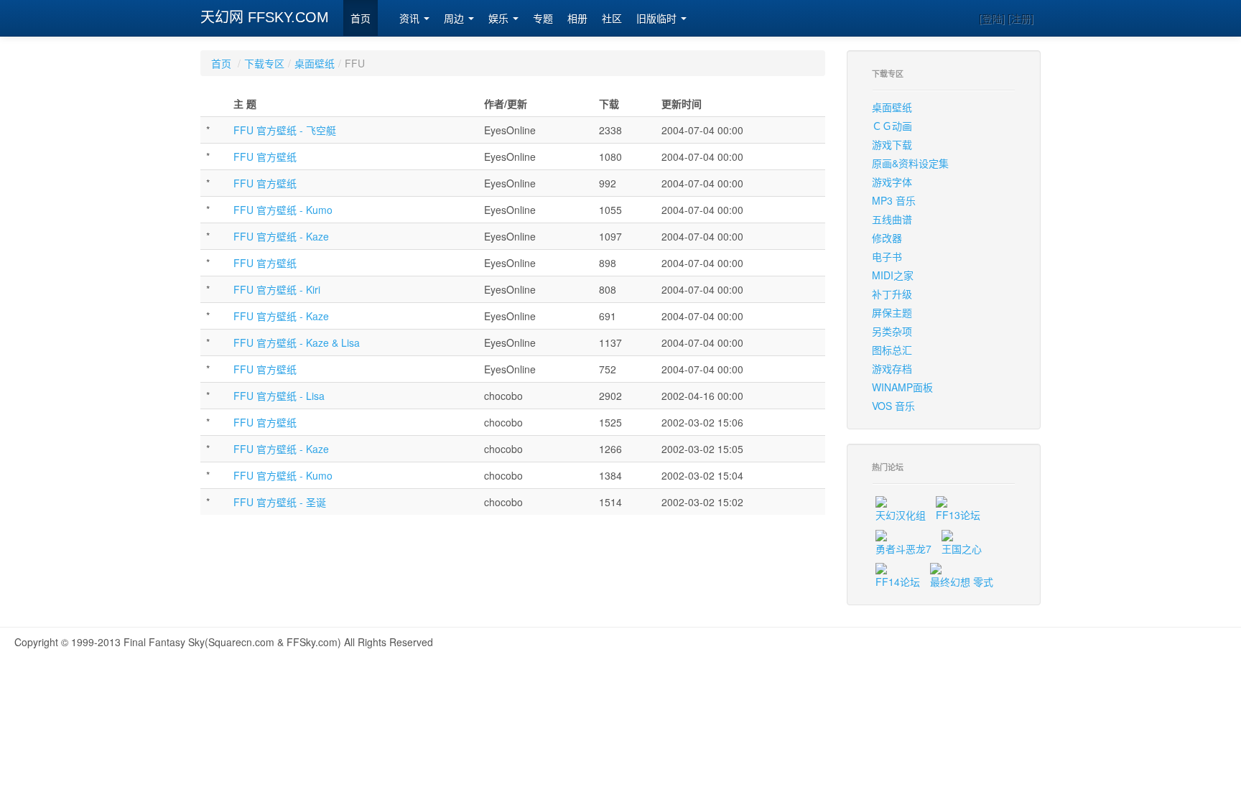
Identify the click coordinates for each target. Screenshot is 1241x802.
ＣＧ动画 (892, 125)
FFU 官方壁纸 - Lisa (279, 395)
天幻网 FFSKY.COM (264, 17)
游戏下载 (892, 144)
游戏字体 (892, 181)
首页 (360, 18)
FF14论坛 (897, 581)
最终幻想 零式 (961, 581)
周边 (455, 18)
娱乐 (499, 18)
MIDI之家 (893, 275)
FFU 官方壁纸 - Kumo (283, 209)
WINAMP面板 (902, 387)
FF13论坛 (958, 515)
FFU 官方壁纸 (265, 156)
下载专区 (264, 63)
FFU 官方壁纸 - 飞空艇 (284, 130)
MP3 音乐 (894, 200)
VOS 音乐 (893, 405)
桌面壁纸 (314, 63)
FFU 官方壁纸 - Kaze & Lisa (296, 342)
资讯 (410, 18)
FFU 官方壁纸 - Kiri (276, 289)
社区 (612, 18)
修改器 (887, 237)
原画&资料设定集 (910, 163)
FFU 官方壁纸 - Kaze (281, 236)
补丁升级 (892, 293)
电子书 (887, 256)
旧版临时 (657, 18)
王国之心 (962, 548)
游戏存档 (892, 368)
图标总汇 (892, 349)
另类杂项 (892, 331)
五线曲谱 (892, 219)
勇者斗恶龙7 (903, 548)
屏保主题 (892, 312)
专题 (543, 18)
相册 (577, 18)
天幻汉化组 (900, 515)
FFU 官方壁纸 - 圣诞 (279, 502)
